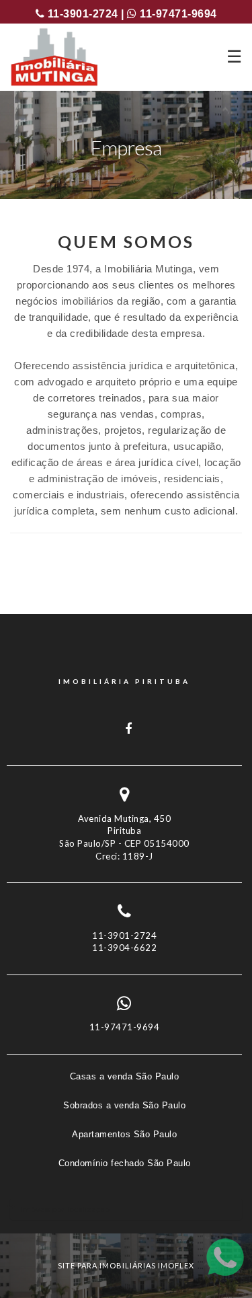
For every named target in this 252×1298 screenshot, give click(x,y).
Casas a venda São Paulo (124, 1076)
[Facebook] (124, 729)
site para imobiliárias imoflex (126, 1265)
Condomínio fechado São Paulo (124, 1163)
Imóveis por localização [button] (65, 1209)
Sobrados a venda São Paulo (124, 1105)
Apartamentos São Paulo (124, 1134)
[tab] (126, 1209)
